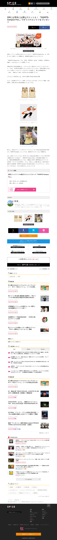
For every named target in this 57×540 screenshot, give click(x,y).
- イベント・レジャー (34, 512)
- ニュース (44, 511)
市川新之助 (26, 487)
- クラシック (32, 514)
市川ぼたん (34, 487)
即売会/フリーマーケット (24, 493)
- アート (31, 518)
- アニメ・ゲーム (33, 516)
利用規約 (37, 524)
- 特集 (43, 518)
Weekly (28, 349)
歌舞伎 (11, 487)
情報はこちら (24, 189)
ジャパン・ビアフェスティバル (28, 490)
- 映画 (31, 521)
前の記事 (12, 268)
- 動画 (43, 509)
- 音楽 (31, 509)
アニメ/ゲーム (13, 493)
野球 (19, 276)
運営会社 (10, 524)
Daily (14, 349)
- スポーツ (31, 519)
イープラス (10, 499)
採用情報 (32, 524)
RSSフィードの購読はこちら (29, 235)
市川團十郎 (18, 487)
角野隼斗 (36, 493)
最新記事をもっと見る (43, 432)
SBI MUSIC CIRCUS (42, 490)
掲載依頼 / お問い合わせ (24, 524)
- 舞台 (31, 511)
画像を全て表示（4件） (29, 51)
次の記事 (45, 268)
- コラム (43, 516)
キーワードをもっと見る (43, 496)
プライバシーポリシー (45, 524)
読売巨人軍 (12, 276)
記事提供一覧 (15, 524)
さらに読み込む (28, 479)
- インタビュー (44, 512)
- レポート (44, 514)
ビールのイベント (14, 490)
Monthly (42, 349)
